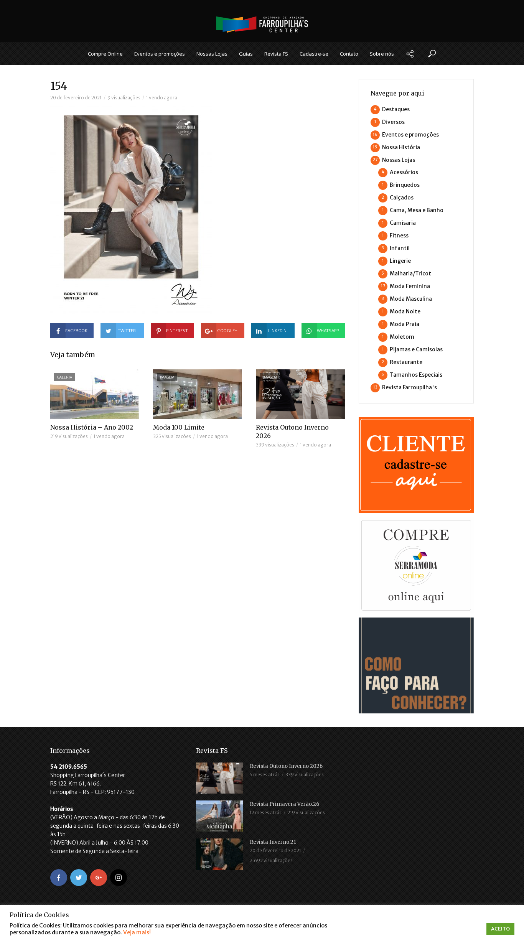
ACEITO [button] (500, 929)
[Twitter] (78, 877)
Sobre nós (382, 53)
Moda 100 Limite (178, 427)
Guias (246, 53)
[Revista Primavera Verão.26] (219, 816)
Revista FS (276, 53)
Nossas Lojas (211, 53)
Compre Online (105, 53)
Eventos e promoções (159, 53)
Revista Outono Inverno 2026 (292, 431)
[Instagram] (118, 877)
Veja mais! (137, 932)
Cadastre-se (314, 53)
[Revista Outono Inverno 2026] (219, 778)
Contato (349, 53)
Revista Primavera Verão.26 (284, 804)
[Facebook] (58, 877)
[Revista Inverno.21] (219, 854)
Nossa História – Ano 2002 (91, 427)
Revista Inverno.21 (273, 842)
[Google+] (98, 877)
